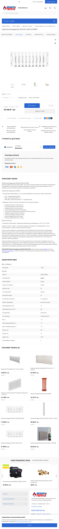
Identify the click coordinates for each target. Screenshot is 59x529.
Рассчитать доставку (25, 118)
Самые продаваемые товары (20, 460)
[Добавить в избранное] (55, 39)
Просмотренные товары (40, 460)
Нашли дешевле (12, 118)
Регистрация (39, 1)
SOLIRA (42, 278)
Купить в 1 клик (39, 111)
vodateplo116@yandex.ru (43, 514)
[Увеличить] (29, 59)
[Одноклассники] (47, 118)
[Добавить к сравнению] (55, 43)
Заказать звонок (51, 1)
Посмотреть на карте (36, 506)
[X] (51, 118)
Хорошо (29, 525)
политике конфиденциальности (24, 521)
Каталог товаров (9, 21)
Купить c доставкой (49, 147)
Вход (34, 1)
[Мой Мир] (49, 118)
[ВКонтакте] (45, 118)
